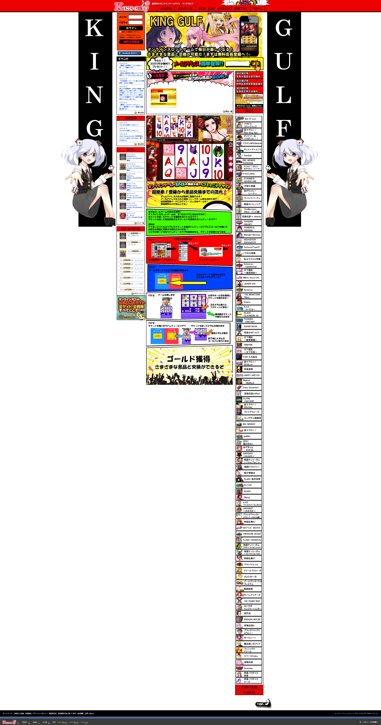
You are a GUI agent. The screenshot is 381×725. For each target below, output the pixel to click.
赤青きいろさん (132, 186)
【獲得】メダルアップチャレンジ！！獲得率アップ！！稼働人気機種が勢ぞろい (131, 107)
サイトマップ (7, 713)
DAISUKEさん (131, 156)
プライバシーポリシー (40, 713)
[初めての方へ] (185, 9)
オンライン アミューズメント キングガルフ (132, 6)
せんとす (138, 264)
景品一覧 (228, 111)
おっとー (138, 268)
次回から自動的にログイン (130, 32)
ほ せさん (130, 215)
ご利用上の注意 (18, 713)
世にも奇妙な (132, 235)
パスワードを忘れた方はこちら (130, 35)
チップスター (139, 278)
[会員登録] (166, 9)
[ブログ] (240, 9)
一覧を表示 (140, 112)
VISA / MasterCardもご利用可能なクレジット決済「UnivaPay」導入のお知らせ (131, 138)
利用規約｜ (29, 713)
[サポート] (257, 9)
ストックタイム (133, 253)
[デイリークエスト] (249, 107)
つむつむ (130, 244)
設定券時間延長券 (159, 104)
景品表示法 (53, 713)
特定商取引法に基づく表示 (67, 713)
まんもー (138, 260)
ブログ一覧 (140, 223)
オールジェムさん (133, 195)
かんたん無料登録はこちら (131, 41)
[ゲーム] (202, 9)
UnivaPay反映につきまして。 (129, 125)
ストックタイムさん (133, 166)
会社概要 (80, 713)
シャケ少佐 (138, 284)
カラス (138, 290)
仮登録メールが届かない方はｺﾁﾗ (130, 37)
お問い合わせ (89, 713)
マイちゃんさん (132, 205)
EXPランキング (138, 293)
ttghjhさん (130, 176)
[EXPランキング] (220, 9)
